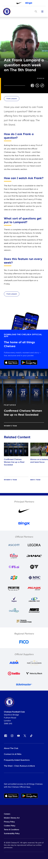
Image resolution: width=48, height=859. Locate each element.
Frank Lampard (12, 98)
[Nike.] (19, 3)
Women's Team (10, 426)
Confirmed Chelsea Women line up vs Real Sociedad (14, 462)
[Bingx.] (29, 3)
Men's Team (35, 480)
